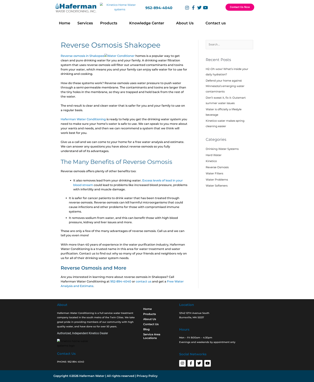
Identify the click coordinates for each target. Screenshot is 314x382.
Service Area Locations (151, 336)
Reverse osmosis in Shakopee (82, 56)
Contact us (216, 23)
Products (108, 23)
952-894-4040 (159, 8)
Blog (146, 329)
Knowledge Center (146, 23)
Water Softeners (217, 185)
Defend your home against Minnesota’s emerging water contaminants (225, 86)
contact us (143, 281)
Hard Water (214, 155)
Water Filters (214, 173)
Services (85, 23)
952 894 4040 (76, 361)
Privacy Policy (147, 376)
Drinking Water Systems (222, 149)
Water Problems (217, 179)
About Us (185, 23)
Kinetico (211, 161)
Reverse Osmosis (217, 167)
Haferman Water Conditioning (83, 119)
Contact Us (151, 324)
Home (64, 23)
